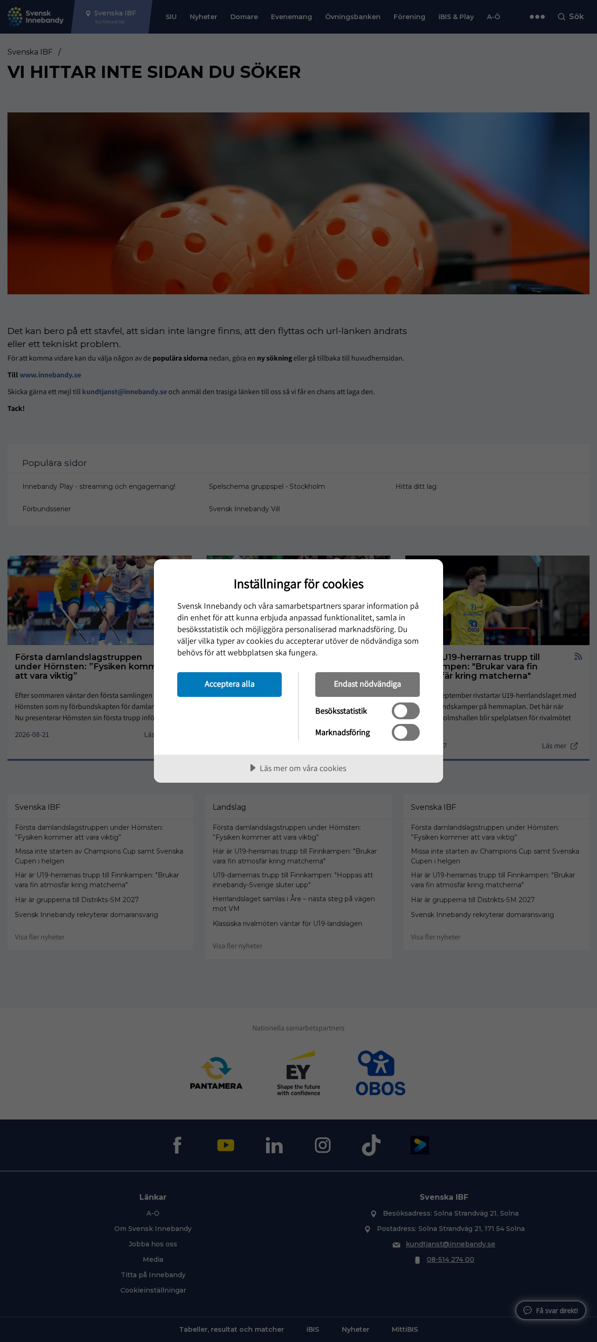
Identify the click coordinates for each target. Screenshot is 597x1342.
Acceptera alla (230, 683)
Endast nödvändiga (367, 683)
